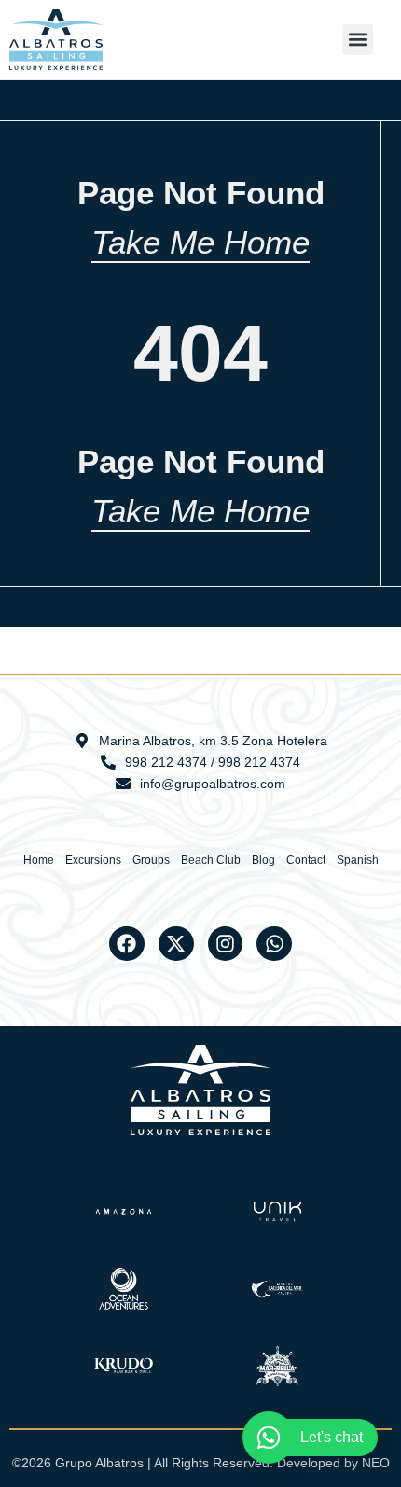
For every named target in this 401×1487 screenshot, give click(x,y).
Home (38, 860)
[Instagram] (225, 944)
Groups (151, 860)
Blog (263, 860)
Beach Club (211, 860)
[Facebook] (127, 944)
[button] (357, 39)
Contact (305, 860)
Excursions (93, 860)
